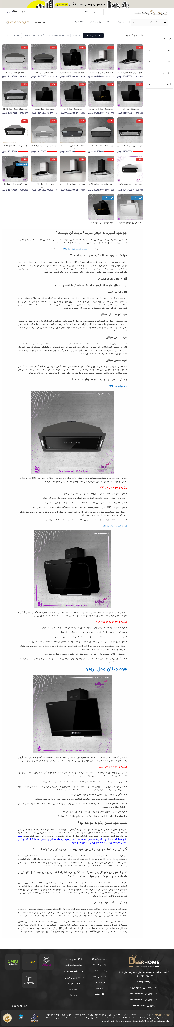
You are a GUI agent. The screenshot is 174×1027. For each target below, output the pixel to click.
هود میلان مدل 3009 (15, 72)
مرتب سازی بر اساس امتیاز (59, 35)
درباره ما (73, 995)
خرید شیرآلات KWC (100, 964)
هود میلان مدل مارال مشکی (101, 184)
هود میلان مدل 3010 (43, 72)
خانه (141, 35)
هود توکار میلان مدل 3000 (44, 145)
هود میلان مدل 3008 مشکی (129, 145)
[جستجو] (23, 12)
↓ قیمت (17, 35)
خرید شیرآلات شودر (100, 971)
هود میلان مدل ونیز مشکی (130, 72)
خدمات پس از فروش (74, 977)
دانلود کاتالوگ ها (74, 983)
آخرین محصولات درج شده (34, 35)
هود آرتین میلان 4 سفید (130, 222)
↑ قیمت (7, 35)
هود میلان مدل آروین (72, 109)
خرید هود (100, 988)
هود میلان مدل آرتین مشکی (115, 526)
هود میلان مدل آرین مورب (101, 109)
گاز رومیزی (99, 994)
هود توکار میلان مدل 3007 (15, 145)
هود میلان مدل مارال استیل (72, 184)
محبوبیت (76, 35)
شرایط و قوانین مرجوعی (74, 971)
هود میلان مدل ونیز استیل (101, 72)
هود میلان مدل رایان (130, 109)
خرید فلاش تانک (100, 976)
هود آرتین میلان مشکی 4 (15, 184)
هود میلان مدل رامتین (44, 109)
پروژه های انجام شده (73, 965)
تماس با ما (73, 989)
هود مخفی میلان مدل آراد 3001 (130, 185)
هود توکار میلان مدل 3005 (15, 109)
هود (135, 35)
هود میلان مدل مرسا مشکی (72, 72)
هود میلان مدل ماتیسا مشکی (44, 185)
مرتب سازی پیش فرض (93, 35)
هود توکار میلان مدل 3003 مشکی (72, 147)
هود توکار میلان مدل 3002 (101, 145)
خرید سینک (100, 982)
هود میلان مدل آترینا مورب (101, 222)
